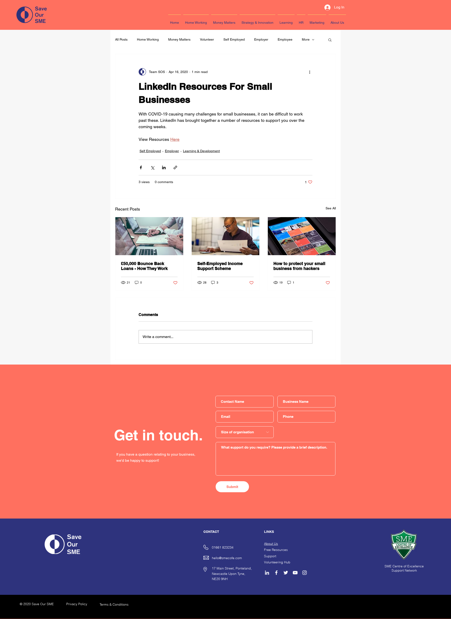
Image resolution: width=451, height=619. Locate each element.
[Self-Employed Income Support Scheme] (226, 236)
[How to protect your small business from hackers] (302, 236)
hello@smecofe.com (227, 558)
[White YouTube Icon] (295, 573)
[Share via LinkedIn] (164, 167)
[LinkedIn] (267, 573)
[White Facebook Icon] (276, 573)
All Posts (121, 39)
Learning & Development (201, 151)
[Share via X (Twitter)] (152, 167)
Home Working (148, 39)
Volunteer (207, 39)
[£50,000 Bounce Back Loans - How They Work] (149, 236)
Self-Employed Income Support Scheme (220, 266)
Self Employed (234, 39)
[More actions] (309, 72)
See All (331, 208)
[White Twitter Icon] (286, 573)
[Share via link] (175, 167)
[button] (330, 40)
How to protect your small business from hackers (299, 266)
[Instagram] (304, 573)
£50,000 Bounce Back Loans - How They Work (144, 266)
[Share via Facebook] (141, 167)
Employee (285, 39)
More (306, 39)
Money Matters (179, 39)
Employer (261, 39)
